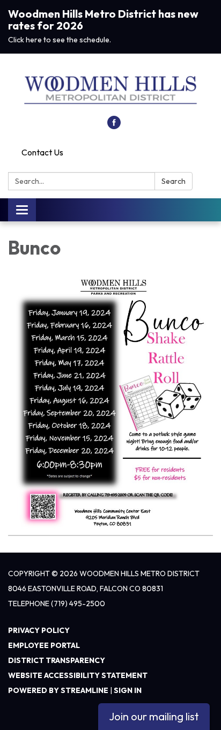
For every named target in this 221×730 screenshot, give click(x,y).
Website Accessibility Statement (78, 675)
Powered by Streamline (58, 690)
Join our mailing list (154, 716)
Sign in (128, 690)
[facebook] (114, 126)
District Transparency (56, 660)
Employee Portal (44, 645)
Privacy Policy (39, 630)
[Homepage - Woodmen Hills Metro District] (110, 90)
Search (173, 181)
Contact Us (42, 152)
